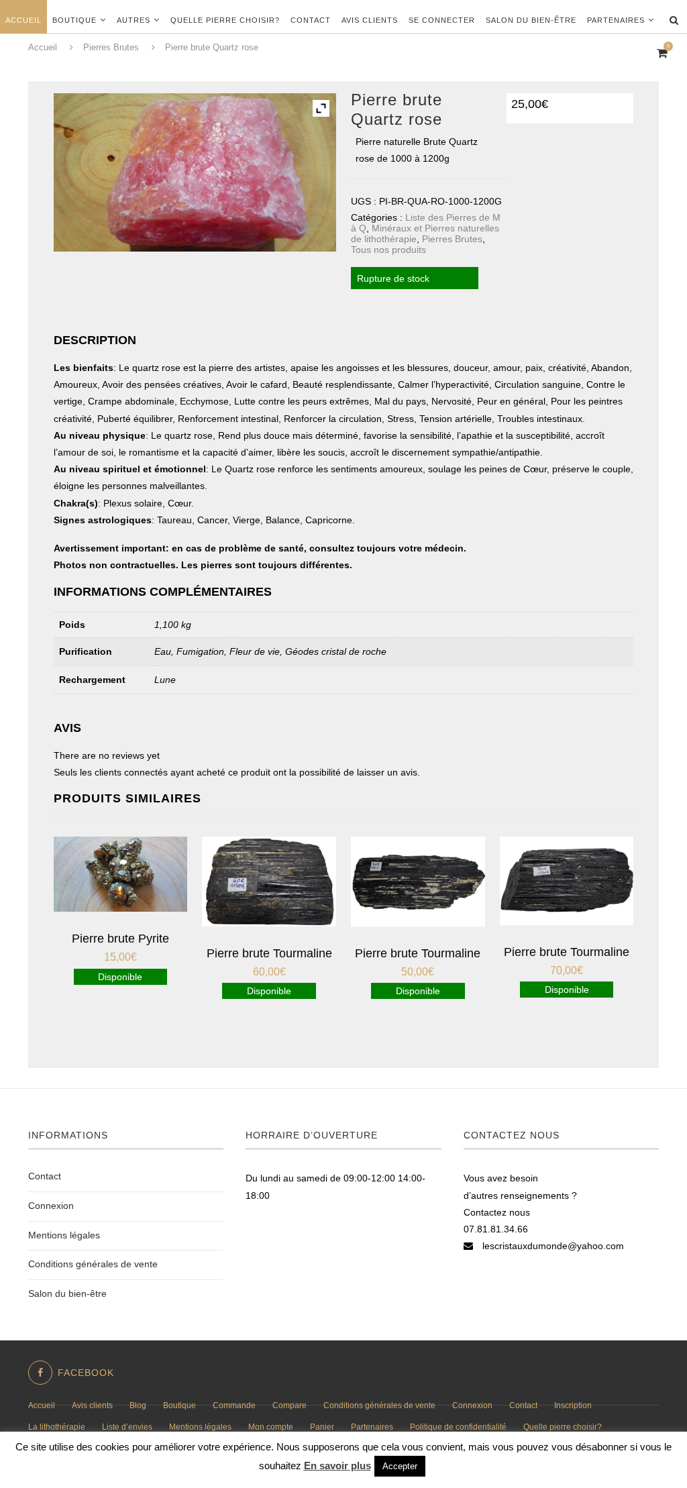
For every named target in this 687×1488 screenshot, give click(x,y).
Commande (234, 1405)
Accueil (23, 20)
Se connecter (442, 20)
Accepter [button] (399, 1466)
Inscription (573, 1405)
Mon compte (270, 1427)
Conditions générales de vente (93, 1264)
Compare (289, 1405)
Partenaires (616, 20)
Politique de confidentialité (458, 1427)
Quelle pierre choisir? (225, 20)
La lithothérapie (56, 1427)
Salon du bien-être (531, 20)
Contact (310, 20)
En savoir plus (337, 1465)
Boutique (74, 20)
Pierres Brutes (452, 238)
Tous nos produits (388, 249)
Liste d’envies (127, 1427)
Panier (322, 1427)
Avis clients (369, 20)
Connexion (51, 1205)
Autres (133, 20)
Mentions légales (64, 1235)
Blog (137, 1405)
